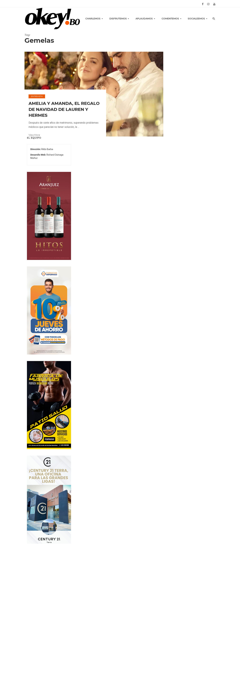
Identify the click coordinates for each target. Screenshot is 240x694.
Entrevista (37, 96)
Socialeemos (196, 18)
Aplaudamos (144, 18)
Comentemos (170, 18)
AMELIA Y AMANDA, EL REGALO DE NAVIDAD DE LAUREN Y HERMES (64, 109)
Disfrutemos (118, 18)
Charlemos (92, 18)
